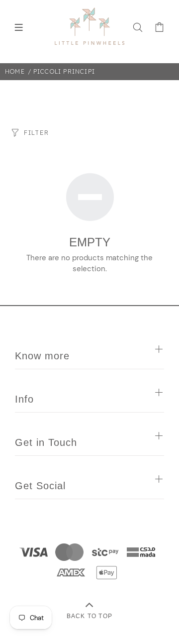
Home (15, 71)
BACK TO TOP (89, 616)
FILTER (36, 132)
